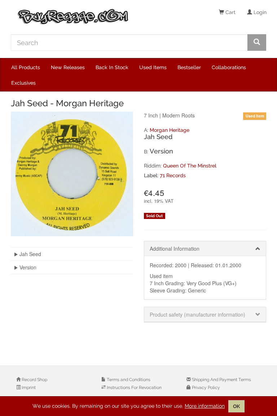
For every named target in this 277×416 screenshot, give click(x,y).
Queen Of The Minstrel (189, 166)
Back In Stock (112, 67)
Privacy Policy (205, 387)
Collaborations (229, 67)
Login (259, 12)
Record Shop (34, 379)
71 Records (173, 175)
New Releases (68, 67)
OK (236, 406)
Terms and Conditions (128, 379)
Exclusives (23, 83)
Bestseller (189, 67)
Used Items (153, 67)
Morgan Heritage (169, 130)
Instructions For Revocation (134, 387)
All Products (25, 67)
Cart (230, 12)
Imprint (28, 387)
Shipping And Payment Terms (221, 379)
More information (205, 406)
